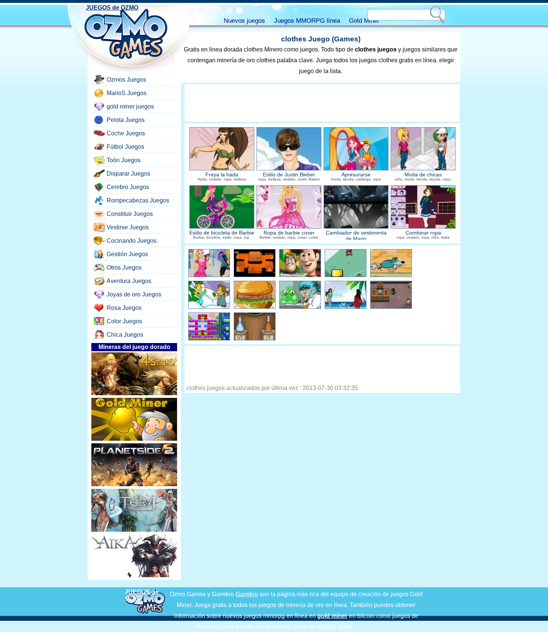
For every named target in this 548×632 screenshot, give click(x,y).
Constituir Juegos (130, 214)
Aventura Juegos (129, 281)
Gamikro (247, 594)
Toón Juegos (124, 160)
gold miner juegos (130, 106)
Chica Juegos (125, 334)
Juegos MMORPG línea (307, 20)
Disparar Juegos (128, 173)
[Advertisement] (322, 103)
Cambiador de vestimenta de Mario (356, 236)
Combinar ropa (423, 233)
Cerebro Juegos (128, 187)
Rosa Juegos (124, 308)
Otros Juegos (124, 267)
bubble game (335, 626)
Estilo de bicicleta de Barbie (221, 233)
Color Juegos (124, 321)
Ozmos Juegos (126, 79)
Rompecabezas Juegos (138, 200)
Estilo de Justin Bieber (289, 174)
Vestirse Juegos (128, 227)
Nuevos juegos (244, 20)
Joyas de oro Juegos (134, 294)
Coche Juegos (126, 133)
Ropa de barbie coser (289, 233)
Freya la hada (221, 174)
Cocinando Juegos (132, 241)
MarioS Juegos (127, 93)
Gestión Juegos (127, 254)
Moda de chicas (423, 174)
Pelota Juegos (126, 120)
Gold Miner (364, 20)
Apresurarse (356, 174)
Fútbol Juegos (125, 147)
